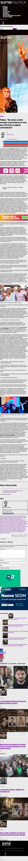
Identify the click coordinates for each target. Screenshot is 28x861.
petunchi (9, 527)
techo (18, 531)
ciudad (24, 517)
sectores (18, 530)
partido (19, 526)
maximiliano (18, 525)
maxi (9, 525)
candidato (15, 517)
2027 (15, 516)
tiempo (21, 531)
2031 (17, 516)
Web (1, 565)
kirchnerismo (20, 523)
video (8, 532)
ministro (6, 526)
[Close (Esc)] (0, 859)
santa (10, 530)
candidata (10, 517)
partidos (23, 526)
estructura (25, 521)
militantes (2, 526)
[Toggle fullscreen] (3, 859)
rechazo (24, 529)
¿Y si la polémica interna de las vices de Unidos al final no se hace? (14, 618)
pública (6, 529)
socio (16, 531)
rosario (4, 530)
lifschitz (25, 523)
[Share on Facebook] (15, 141)
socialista (12, 531)
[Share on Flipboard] (15, 144)
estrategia (20, 521)
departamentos (3, 519)
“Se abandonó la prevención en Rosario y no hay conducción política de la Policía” (13, 491)
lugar (7, 525)
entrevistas (11, 521)
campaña (5, 517)
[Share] (1, 859)
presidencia (22, 527)
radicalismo (19, 529)
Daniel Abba (3, 708)
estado (15, 521)
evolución (2, 522)
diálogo (8, 519)
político (18, 527)
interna (24, 522)
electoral (2, 521)
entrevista (6, 521)
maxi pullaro (13, 525)
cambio (1, 517)
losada (3, 525)
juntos (4, 523)
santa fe (14, 530)
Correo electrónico (4, 562)
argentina (23, 516)
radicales (14, 529)
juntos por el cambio (10, 523)
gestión (10, 522)
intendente (20, 522)
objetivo (15, 526)
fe (4, 522)
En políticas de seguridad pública (12, 434)
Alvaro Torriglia (3, 797)
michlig (23, 525)
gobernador (15, 522)
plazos (14, 527)
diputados (13, 519)
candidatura (20, 517)
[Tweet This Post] (15, 142)
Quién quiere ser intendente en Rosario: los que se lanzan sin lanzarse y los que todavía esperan (15, 625)
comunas (6, 518)
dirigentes (17, 519)
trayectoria (2, 532)
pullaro (10, 529)
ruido (8, 530)
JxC (16, 523)
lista (1, 525)
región (1, 530)
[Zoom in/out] (4, 859)
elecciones (22, 519)
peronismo (2, 527)
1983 (8, 516)
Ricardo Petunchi (9, 134)
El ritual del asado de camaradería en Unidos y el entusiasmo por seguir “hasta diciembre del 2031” (15, 638)
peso (6, 527)
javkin (1, 523)
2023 (12, 516)
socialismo (7, 531)
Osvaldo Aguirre (4, 840)
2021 (10, 516)
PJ (12, 527)
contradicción (11, 518)
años (20, 516)
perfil (26, 526)
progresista (2, 529)
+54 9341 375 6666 (7, 16)
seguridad (22, 530)
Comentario (3, 549)
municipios (11, 526)
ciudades (2, 518)
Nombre (2, 560)
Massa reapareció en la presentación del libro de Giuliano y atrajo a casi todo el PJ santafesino (15, 645)
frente (7, 522)
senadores (2, 531)
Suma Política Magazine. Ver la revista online (14, 848)
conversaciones (18, 518)
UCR (6, 532)
